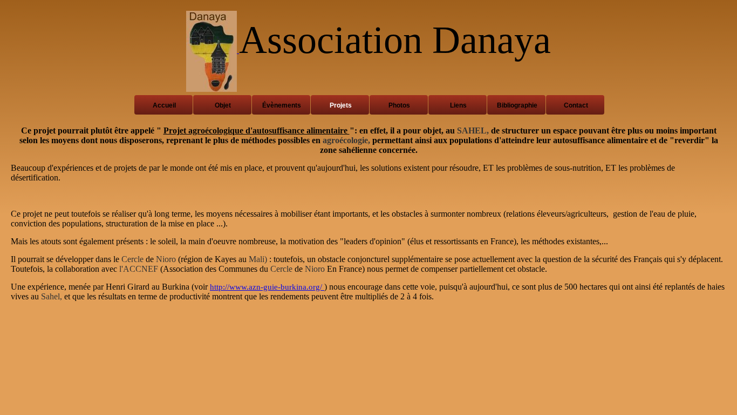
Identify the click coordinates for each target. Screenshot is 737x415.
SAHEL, (473, 130)
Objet (223, 105)
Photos (399, 105)
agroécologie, (346, 140)
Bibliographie (517, 105)
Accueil (164, 105)
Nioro (166, 259)
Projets (341, 105)
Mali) (258, 259)
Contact (576, 105)
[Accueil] (212, 50)
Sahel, (51, 296)
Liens (458, 105)
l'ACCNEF (138, 268)
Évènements (281, 105)
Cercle (132, 259)
